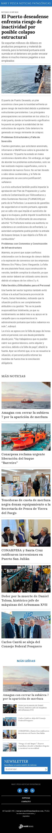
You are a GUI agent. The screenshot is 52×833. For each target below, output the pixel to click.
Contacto (26, 802)
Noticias (26, 798)
